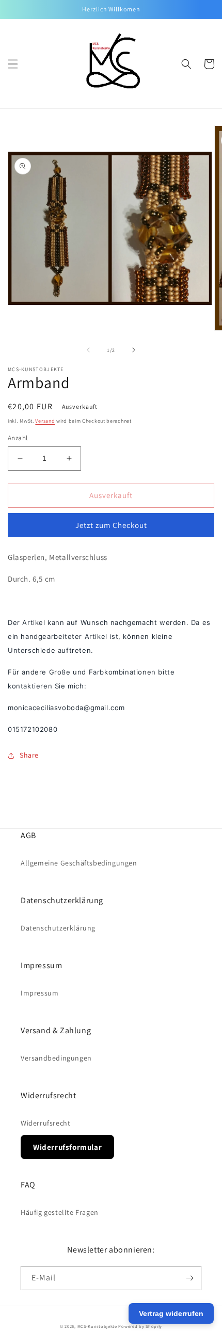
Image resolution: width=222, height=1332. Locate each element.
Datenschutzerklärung (58, 928)
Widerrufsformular (67, 1147)
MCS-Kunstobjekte (97, 1326)
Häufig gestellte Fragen (60, 1212)
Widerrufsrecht (45, 1123)
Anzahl (17, 438)
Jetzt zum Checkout (111, 525)
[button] (13, 64)
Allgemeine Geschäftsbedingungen (79, 863)
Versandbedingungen (56, 1058)
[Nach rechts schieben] (133, 350)
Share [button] (29, 755)
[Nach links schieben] (88, 350)
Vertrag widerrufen (171, 1313)
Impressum (39, 993)
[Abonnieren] (189, 1278)
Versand (45, 421)
